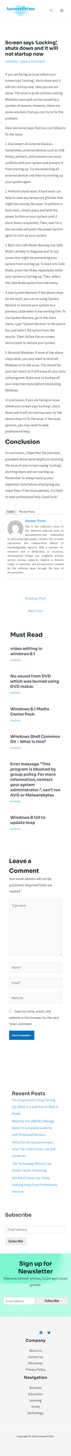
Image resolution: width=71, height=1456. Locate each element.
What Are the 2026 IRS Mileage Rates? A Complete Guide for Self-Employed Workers (33, 1128)
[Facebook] (55, 521)
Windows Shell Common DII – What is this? (35, 739)
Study (35, 1406)
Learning (35, 1400)
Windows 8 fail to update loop (28, 820)
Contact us (35, 1357)
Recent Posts (27, 511)
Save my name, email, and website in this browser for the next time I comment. (34, 1017)
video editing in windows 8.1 (26, 651)
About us (35, 1350)
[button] (51, 10)
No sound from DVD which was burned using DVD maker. (34, 681)
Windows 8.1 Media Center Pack (29, 712)
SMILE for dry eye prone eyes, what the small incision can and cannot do (33, 1149)
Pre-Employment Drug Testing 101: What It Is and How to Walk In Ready (35, 1107)
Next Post (35, 611)
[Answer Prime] (15, 528)
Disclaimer (35, 1363)
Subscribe (15, 1241)
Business (35, 1387)
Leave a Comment (32, 61)
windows (11, 61)
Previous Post (35, 598)
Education (35, 1394)
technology (35, 1413)
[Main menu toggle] (61, 10)
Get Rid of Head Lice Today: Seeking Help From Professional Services (34, 1185)
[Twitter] (61, 521)
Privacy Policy (35, 1369)
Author (11, 511)
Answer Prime (35, 520)
